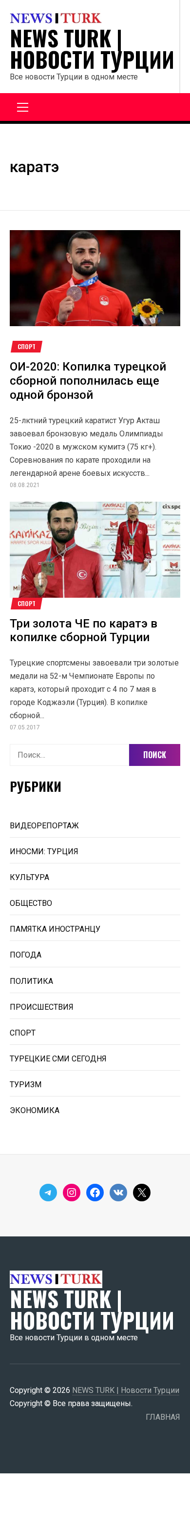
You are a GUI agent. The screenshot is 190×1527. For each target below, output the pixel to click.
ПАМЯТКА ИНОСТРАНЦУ (55, 929)
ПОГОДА (25, 954)
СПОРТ (27, 347)
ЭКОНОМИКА (34, 1110)
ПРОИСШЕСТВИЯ (42, 1007)
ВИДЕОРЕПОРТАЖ (44, 825)
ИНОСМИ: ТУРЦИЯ (44, 851)
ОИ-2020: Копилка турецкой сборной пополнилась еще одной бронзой (88, 381)
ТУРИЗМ (25, 1084)
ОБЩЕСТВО (31, 903)
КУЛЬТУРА (29, 877)
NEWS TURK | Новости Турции (92, 48)
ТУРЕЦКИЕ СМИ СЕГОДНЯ (58, 1058)
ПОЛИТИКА (31, 981)
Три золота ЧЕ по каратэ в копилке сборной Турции (83, 631)
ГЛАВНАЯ (163, 1417)
